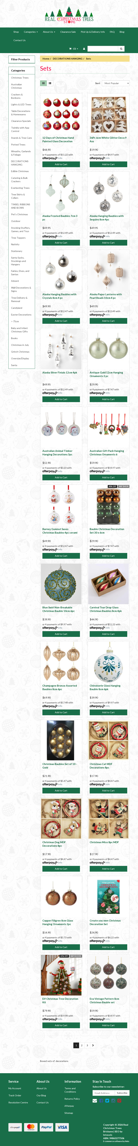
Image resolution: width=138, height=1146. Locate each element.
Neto (127, 1141)
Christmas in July (20, 344)
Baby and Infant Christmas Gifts (19, 330)
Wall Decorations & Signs (21, 289)
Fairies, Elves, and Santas (20, 272)
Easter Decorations (21, 314)
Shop (16, 31)
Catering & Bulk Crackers (19, 179)
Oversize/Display (20, 358)
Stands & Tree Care (21, 137)
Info (60, 158)
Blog (122, 31)
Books (14, 338)
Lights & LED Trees (21, 104)
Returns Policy (72, 1098)
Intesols (107, 1134)
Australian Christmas (16, 86)
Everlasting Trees (20, 187)
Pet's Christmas (19, 214)
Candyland (16, 307)
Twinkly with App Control (20, 129)
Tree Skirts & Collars (18, 196)
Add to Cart (61, 164)
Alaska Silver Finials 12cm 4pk (59, 372)
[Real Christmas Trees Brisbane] (69, 13)
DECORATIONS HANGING (19, 163)
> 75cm (15, 321)
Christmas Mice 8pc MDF (104, 842)
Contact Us (19, 40)
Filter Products (20, 59)
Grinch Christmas (20, 351)
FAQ (112, 31)
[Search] (121, 49)
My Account (14, 1088)
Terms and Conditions (70, 1090)
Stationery (16, 251)
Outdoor (15, 221)
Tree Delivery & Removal (19, 299)
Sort (97, 83)
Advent (15, 280)
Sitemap (68, 1112)
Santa (14, 365)
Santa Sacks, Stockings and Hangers (18, 261)
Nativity (15, 244)
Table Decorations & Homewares (20, 113)
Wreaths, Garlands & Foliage (21, 153)
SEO (117, 1131)
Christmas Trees (20, 77)
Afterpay (69, 1105)
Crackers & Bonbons (17, 96)
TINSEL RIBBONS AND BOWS (20, 206)
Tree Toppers (18, 237)
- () (73, 48)
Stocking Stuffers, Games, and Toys (20, 229)
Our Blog (41, 1095)
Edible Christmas (20, 171)
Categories (30, 31)
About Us (48, 31)
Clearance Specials (21, 120)
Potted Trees (18, 144)
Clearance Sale (68, 31)
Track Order (14, 1095)
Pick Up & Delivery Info (93, 31)
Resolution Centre (18, 1102)
